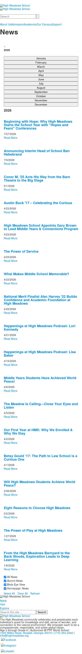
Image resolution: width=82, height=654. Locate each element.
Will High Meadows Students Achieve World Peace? (39, 483)
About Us (5, 24)
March (41, 66)
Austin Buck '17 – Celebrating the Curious (38, 202)
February (41, 62)
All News (11, 577)
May (41, 75)
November (41, 100)
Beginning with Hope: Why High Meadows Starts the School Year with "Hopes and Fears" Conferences (38, 125)
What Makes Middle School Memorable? (36, 273)
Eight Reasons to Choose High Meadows (37, 507)
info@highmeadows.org (14, 635)
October (41, 96)
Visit (2, 604)
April (41, 70)
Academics (30, 24)
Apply (3, 600)
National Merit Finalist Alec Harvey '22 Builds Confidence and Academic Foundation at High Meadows (40, 300)
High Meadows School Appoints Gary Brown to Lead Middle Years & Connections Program (41, 227)
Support (57, 24)
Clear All (23, 593)
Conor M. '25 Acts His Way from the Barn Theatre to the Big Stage (37, 178)
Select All (9, 593)
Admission (17, 24)
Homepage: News (17, 588)
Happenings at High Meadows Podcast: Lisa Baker (40, 353)
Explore (4, 608)
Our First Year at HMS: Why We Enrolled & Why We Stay (38, 431)
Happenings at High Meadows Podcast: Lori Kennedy (39, 327)
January (41, 58)
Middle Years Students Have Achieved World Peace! (40, 379)
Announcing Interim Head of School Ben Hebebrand (37, 152)
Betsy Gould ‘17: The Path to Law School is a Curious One (40, 457)
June (41, 79)
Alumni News (14, 581)
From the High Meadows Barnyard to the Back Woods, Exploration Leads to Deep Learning (37, 556)
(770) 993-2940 (63, 633)
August (41, 87)
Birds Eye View (15, 584)
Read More (10, 138)
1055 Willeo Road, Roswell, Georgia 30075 (26, 633)
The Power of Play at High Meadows (33, 530)
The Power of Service (21, 251)
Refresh (35, 593)
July (41, 83)
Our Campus (44, 24)
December (41, 104)
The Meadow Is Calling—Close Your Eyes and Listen (41, 405)
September (41, 91)
